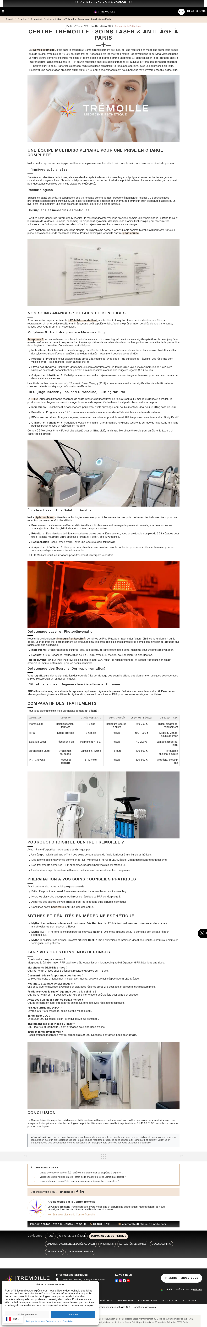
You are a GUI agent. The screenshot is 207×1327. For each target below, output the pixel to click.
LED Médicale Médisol (82, 321)
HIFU (35, 399)
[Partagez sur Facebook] (77, 1193)
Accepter (73, 1314)
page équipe (131, 233)
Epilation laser (147, 1300)
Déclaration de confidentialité (59, 1321)
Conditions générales (144, 1307)
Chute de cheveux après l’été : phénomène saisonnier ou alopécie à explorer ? (81, 1173)
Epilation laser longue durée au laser (71, 1244)
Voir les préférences (27, 1314)
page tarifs (57, 907)
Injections (107, 1244)
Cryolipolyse (169, 1300)
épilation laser (44, 517)
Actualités (189, 1300)
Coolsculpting (161, 1244)
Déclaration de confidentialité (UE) (111, 1307)
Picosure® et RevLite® (71, 639)
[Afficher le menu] (3, 11)
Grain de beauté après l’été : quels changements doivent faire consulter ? (79, 1181)
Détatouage (54, 1252)
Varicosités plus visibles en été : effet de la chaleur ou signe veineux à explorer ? (83, 1177)
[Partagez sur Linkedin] (82, 1193)
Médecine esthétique (80, 1252)
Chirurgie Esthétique (72, 1236)
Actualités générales (132, 1244)
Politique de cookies (35, 1321)
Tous (50, 1236)
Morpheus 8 (35, 339)
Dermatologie (125, 1300)
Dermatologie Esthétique (108, 1236)
